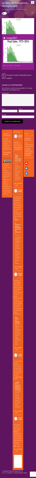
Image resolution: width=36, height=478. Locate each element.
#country (17, 147)
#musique (17, 149)
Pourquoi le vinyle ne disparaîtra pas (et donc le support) (18, 76)
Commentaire (5, 93)
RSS (4, 13)
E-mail (21, 109)
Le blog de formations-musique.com (11, 471)
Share (16, 185)
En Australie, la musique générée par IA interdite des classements (18, 228)
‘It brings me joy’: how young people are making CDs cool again (18, 386)
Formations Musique (21, 136)
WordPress (10, 473)
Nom (3, 109)
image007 (11, 37)
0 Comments (17, 65)
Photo (18, 446)
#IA (16, 200)
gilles (4, 65)
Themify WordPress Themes (20, 473)
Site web (4, 114)
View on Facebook (18, 183)
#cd (17, 377)
